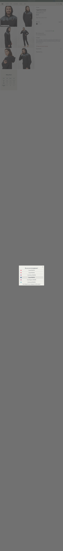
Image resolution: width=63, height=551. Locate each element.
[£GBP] (31, 279)
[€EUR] (31, 277)
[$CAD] (31, 270)
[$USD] (31, 275)
